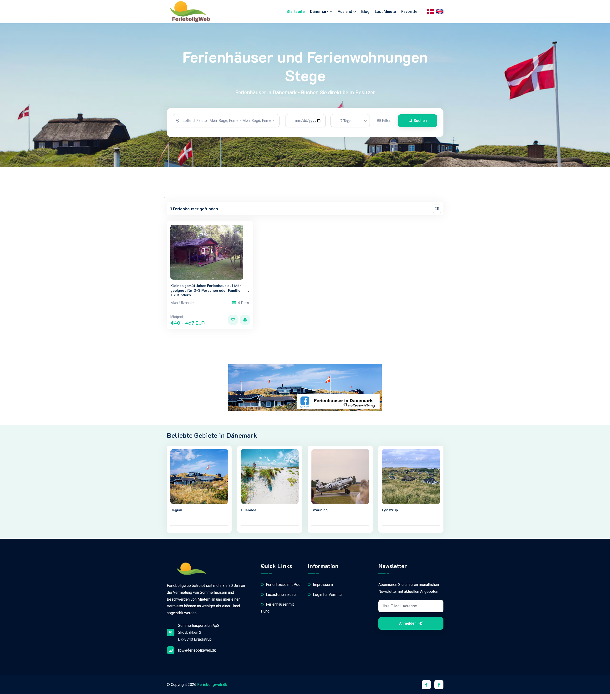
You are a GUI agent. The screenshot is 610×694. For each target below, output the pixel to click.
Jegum (176, 510)
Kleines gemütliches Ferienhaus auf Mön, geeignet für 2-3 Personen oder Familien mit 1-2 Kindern (209, 290)
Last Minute (385, 11)
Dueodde (248, 510)
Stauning (319, 510)
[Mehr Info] (245, 320)
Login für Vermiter (327, 594)
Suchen (420, 120)
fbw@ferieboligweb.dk (197, 650)
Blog (365, 11)
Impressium (322, 584)
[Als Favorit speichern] (233, 320)
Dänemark (319, 11)
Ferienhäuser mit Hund (277, 608)
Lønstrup (390, 510)
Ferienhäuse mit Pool (283, 584)
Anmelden (408, 623)
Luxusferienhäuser (281, 594)
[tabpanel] (305, 122)
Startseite (295, 11)
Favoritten (410, 11)
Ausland (345, 11)
